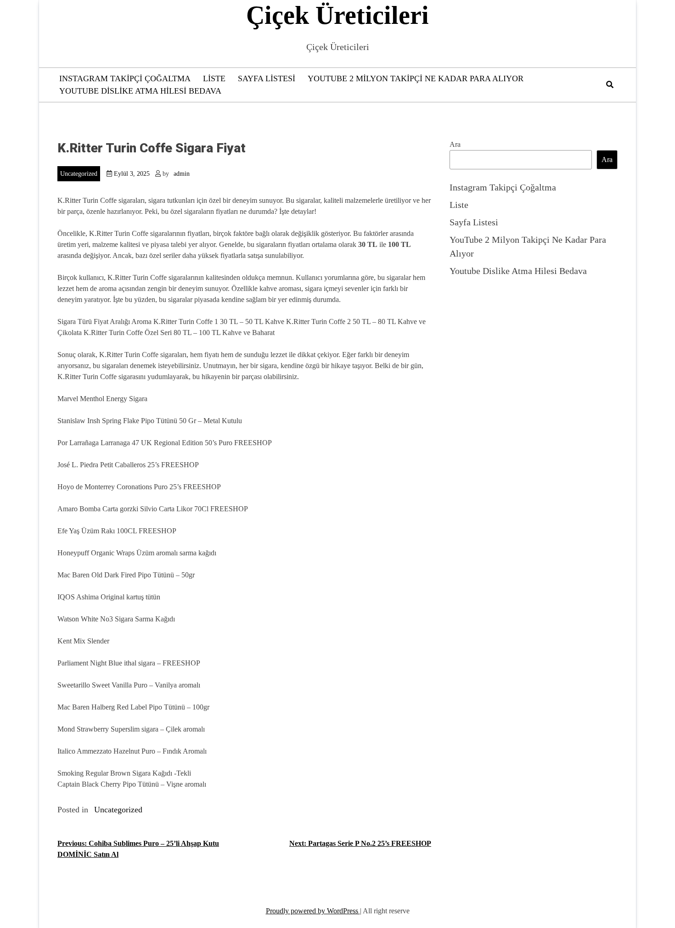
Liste (214, 78)
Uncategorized (78, 173)
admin (182, 173)
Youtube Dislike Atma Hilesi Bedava (140, 90)
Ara (455, 144)
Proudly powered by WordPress (313, 911)
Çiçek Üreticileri (337, 15)
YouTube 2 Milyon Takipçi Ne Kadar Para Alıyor (415, 78)
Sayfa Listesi (266, 78)
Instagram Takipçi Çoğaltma (125, 78)
